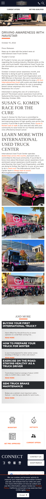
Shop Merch (36, 463)
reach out (12, 168)
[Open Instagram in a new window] (14, 463)
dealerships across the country (14, 156)
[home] (21, 3)
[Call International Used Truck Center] (39, 3)
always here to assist (22, 171)
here (28, 490)
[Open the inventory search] (43, 3)
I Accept (22, 495)
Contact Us (35, 457)
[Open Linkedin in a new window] (19, 463)
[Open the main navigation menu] (3, 3)
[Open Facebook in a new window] (4, 463)
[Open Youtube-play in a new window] (9, 463)
